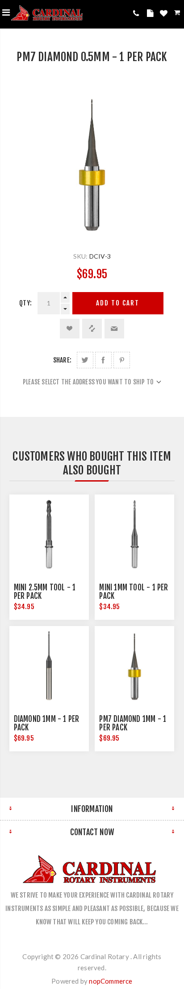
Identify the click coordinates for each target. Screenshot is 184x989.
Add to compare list (92, 328)
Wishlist (165, 14)
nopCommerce (110, 981)
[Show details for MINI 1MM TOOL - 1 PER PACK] (134, 534)
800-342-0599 (138, 13)
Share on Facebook (103, 360)
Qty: (25, 303)
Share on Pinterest (121, 360)
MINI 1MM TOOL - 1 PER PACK (133, 592)
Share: (62, 360)
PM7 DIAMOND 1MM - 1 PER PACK (132, 723)
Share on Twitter (85, 360)
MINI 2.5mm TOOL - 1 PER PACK (45, 592)
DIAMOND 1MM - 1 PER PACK (46, 723)
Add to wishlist (69, 328)
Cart (178, 14)
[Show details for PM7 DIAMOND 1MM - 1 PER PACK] (134, 665)
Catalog (151, 14)
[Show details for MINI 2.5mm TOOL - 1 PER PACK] (49, 534)
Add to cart (117, 303)
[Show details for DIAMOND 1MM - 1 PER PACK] (49, 665)
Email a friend (114, 328)
